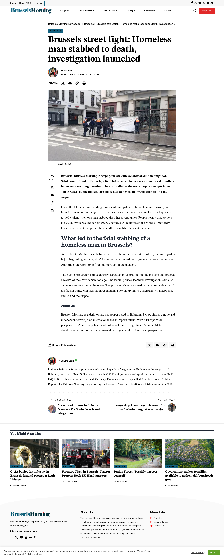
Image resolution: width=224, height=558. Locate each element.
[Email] (70, 83)
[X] (195, 3)
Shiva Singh (122, 481)
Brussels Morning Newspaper (64, 23)
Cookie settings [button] (198, 552)
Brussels (89, 23)
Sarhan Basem (19, 485)
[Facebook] (191, 3)
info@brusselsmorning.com (23, 531)
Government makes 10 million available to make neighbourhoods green (189, 475)
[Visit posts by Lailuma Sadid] (53, 72)
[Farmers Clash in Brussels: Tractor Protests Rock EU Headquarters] (86, 453)
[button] (194, 10)
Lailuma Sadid (66, 70)
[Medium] (212, 3)
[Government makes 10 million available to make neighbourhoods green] (189, 453)
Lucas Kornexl (71, 481)
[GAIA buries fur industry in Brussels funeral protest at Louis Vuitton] (34, 453)
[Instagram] (204, 3)
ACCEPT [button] (214, 552)
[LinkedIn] (208, 3)
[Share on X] (63, 83)
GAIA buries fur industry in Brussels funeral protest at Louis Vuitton (32, 475)
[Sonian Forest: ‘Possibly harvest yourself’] (138, 453)
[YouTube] (200, 3)
